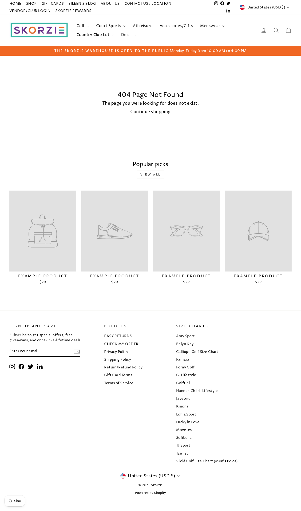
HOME (15, 3)
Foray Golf (185, 367)
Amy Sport (185, 336)
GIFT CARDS (52, 3)
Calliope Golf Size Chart (197, 351)
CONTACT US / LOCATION (147, 3)
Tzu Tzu (182, 453)
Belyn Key (185, 344)
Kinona (182, 406)
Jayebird (183, 398)
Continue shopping (150, 112)
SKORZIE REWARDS (73, 10)
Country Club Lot (93, 34)
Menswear (210, 25)
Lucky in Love (188, 422)
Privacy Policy (116, 351)
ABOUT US (110, 3)
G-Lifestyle (186, 375)
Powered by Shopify (150, 493)
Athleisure (143, 25)
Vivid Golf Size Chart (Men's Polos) (207, 461)
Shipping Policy (117, 359)
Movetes (184, 429)
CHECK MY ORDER (121, 344)
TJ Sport (183, 445)
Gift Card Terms (118, 375)
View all (150, 175)
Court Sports (109, 25)
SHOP (31, 3)
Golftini (183, 383)
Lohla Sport (186, 414)
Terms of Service (118, 383)
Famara (182, 359)
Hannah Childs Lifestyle (197, 390)
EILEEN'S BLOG (82, 3)
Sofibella (184, 437)
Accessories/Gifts (176, 25)
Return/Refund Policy (123, 367)
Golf (81, 25)
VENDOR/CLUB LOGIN (30, 10)
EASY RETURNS (118, 336)
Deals (127, 34)
